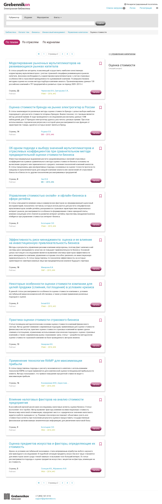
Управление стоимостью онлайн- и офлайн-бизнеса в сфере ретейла (47, 197)
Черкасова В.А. (47, 91)
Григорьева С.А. (61, 91)
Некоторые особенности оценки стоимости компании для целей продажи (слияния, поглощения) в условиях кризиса (51, 285)
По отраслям (30, 42)
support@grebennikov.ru (45, 499)
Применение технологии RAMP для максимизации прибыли (45, 362)
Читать (95, 92)
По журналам (51, 42)
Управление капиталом (78, 32)
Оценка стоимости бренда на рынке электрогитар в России (52, 107)
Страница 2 (53, 54)
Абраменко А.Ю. (60, 469)
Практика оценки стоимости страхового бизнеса (44, 320)
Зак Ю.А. (44, 179)
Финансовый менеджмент (53, 32)
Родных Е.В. (46, 132)
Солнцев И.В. (46, 469)
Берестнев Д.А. (64, 383)
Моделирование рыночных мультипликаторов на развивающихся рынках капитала (44, 64)
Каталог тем (23, 32)
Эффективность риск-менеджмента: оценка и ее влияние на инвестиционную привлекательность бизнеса (50, 241)
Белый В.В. (45, 303)
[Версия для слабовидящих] (157, 8)
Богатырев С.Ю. (47, 223)
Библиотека (11, 32)
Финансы (36, 32)
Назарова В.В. (47, 344)
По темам (12, 42)
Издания (28, 17)
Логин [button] (132, 8)
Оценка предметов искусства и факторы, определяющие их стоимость (52, 445)
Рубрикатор (14, 17)
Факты (57, 17)
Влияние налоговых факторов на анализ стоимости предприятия (46, 401)
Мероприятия (43, 17)
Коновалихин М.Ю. (49, 383)
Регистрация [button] (146, 8)
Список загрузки (115, 8)
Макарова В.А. (47, 267)
